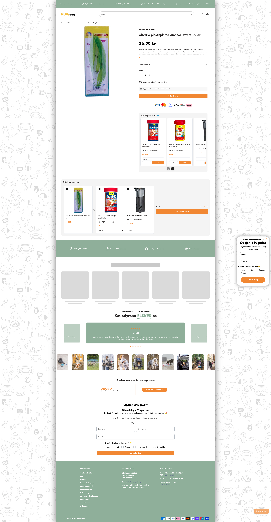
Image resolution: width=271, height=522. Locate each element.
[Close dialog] (266, 238)
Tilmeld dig (135, 453)
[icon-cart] (207, 14)
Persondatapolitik (86, 486)
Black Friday (84, 499)
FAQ (82, 476)
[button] (173, 96)
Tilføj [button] (157, 163)
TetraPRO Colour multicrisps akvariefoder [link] (151, 145)
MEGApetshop (79, 518)
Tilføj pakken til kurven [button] (182, 212)
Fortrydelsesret (86, 490)
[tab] (130, 346)
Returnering (84, 493)
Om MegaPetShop (87, 473)
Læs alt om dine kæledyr (89, 496)
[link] (153, 130)
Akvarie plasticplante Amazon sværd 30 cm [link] (78, 216)
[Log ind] (202, 14)
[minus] (141, 75)
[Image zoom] (96, 61)
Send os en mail (165, 484)
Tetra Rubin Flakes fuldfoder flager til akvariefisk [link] (179, 145)
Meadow (79, 23)
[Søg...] (190, 14)
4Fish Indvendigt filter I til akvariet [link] (206, 144)
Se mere (142, 58)
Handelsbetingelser (87, 483)
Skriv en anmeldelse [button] (154, 389)
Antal (141, 70)
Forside (64, 23)
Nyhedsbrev (84, 506)
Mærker (71, 23)
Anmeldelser (85, 503)
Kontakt (83, 480)
